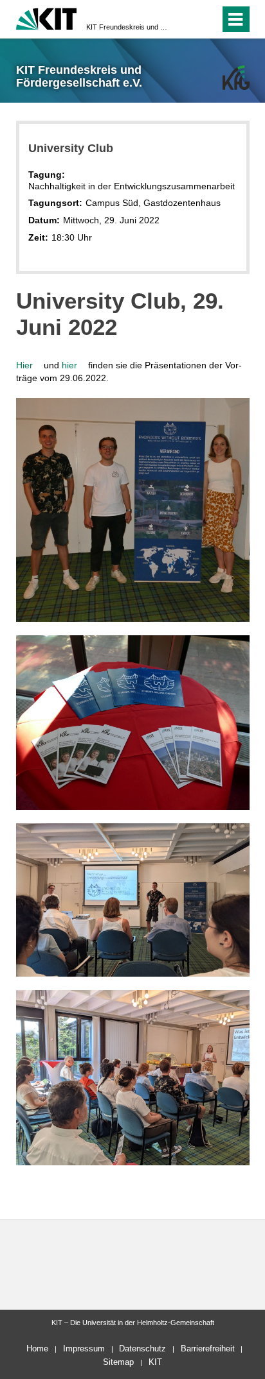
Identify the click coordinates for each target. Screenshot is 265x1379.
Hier (28, 365)
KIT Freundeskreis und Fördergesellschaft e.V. (128, 27)
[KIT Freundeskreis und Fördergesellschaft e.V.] (236, 77)
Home (37, 1348)
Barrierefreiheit (208, 1348)
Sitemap (118, 1362)
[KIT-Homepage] (46, 17)
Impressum (84, 1348)
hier (74, 365)
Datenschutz (142, 1348)
